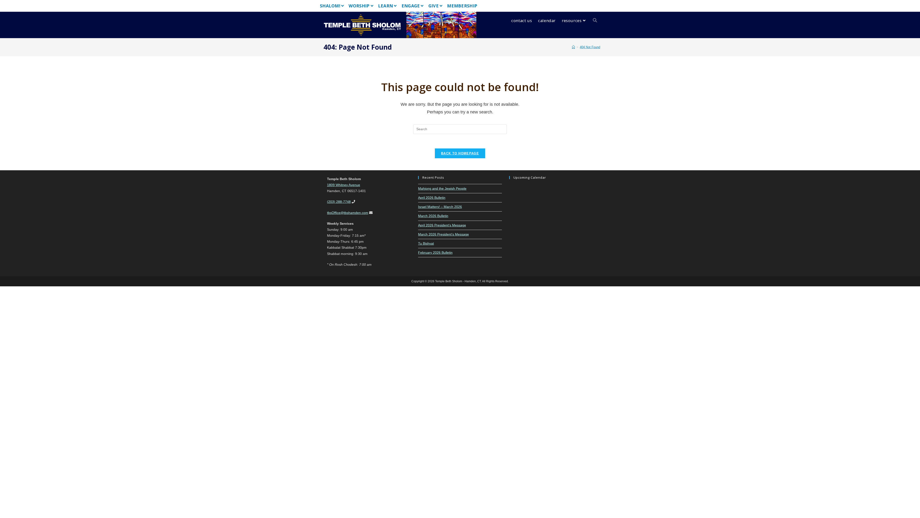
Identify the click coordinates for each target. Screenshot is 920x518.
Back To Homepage (460, 153)
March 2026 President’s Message (443, 234)
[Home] (573, 47)
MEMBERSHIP (462, 6)
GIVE (433, 6)
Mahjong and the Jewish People (442, 188)
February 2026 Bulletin (435, 252)
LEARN (385, 6)
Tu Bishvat (426, 243)
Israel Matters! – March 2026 (440, 207)
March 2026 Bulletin (433, 216)
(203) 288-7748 (339, 202)
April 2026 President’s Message (442, 225)
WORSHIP (359, 6)
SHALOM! (330, 6)
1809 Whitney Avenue (343, 185)
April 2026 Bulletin (431, 198)
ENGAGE (411, 6)
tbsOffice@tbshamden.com (347, 213)
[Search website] (595, 20)
